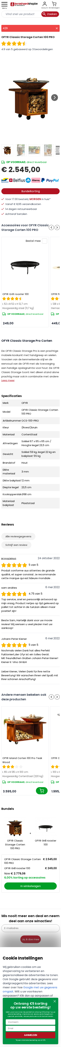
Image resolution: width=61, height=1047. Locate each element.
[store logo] (24, 5)
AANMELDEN (30, 1035)
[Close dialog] (54, 1001)
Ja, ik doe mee (30, 939)
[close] (56, 28)
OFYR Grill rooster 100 (15, 294)
